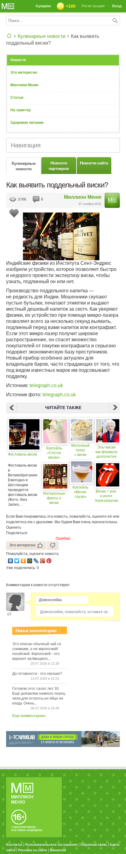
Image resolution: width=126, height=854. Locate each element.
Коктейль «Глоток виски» (54, 453)
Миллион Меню (24, 85)
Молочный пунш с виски (80, 450)
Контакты (14, 844)
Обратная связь (93, 844)
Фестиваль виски (22, 454)
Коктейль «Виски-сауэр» (80, 492)
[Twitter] (17, 561)
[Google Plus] (42, 561)
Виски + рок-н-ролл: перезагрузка (106, 496)
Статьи (16, 97)
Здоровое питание (27, 122)
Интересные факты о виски (54, 498)
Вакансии (58, 850)
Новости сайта (94, 163)
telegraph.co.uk (46, 385)
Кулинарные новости (41, 36)
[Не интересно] (52, 545)
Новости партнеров (59, 166)
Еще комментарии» (29, 716)
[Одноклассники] (23, 561)
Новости (18, 60)
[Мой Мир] (30, 561)
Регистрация (93, 6)
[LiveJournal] (36, 561)
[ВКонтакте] (10, 561)
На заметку (20, 110)
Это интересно (23, 72)
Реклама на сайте (32, 850)
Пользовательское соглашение (51, 844)
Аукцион (43, 6)
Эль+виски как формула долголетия (106, 452)
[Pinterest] (49, 561)
